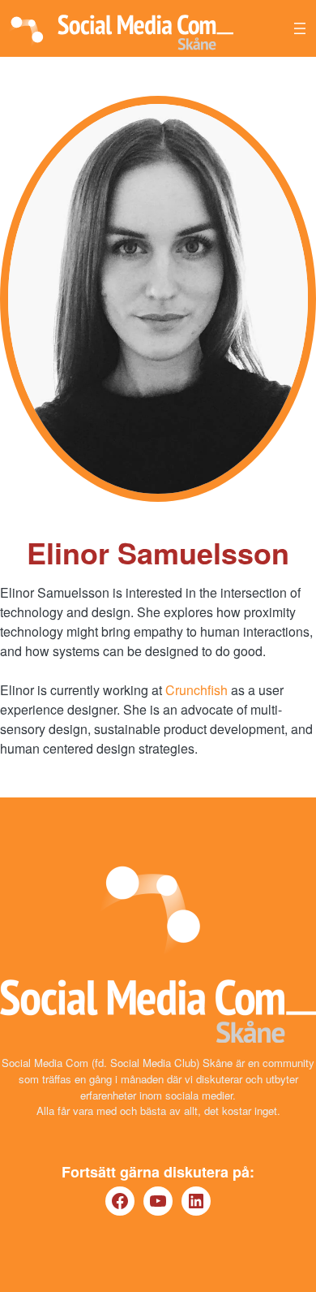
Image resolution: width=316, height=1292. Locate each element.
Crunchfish (196, 690)
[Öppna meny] (300, 28)
